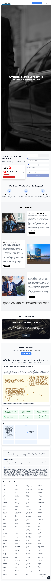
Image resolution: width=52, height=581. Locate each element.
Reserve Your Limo (26, 353)
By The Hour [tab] (43, 155)
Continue (38, 175)
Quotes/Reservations (37, 3)
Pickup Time (40, 162)
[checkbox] (28, 172)
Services (26, 3)
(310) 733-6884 (47, 3)
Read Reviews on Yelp (8, 177)
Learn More (32, 232)
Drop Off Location (31, 167)
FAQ (30, 3)
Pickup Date (29, 162)
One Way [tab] (33, 155)
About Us (17, 3)
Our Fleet (21, 3)
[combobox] (37, 160)
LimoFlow (40, 178)
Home (13, 3)
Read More (26, 335)
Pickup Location (31, 158)
